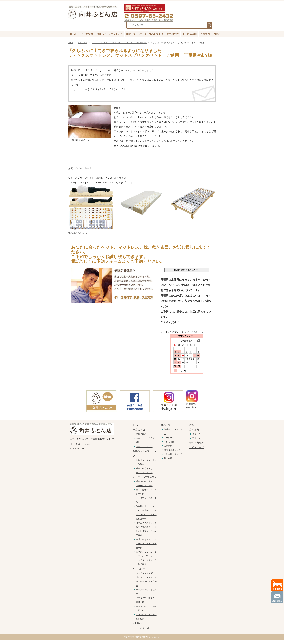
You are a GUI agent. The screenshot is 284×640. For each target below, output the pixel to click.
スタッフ (196, 434)
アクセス (196, 438)
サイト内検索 (196, 442)
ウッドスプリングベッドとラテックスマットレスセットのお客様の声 (119, 43)
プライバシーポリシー (145, 628)
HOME (73, 34)
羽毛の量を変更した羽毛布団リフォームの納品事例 (146, 543)
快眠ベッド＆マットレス (110, 34)
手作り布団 (169, 442)
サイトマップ (196, 447)
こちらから (197, 332)
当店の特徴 (87, 34)
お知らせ (194, 425)
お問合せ (218, 34)
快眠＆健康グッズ (172, 450)
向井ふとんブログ (144, 446)
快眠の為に (141, 434)
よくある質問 (189, 34)
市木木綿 (168, 446)
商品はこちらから (77, 233)
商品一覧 (131, 34)
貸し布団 (168, 458)
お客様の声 (173, 34)
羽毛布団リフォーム (173, 454)
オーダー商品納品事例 (151, 34)
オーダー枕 (169, 438)
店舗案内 (205, 34)
